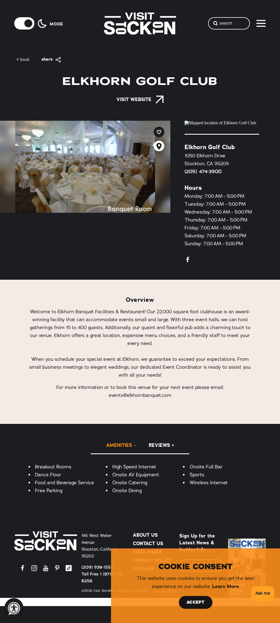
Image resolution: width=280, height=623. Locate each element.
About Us (145, 535)
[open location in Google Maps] (222, 123)
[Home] (45, 541)
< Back (23, 60)
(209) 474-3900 (203, 172)
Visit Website (133, 99)
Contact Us (148, 543)
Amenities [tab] (119, 445)
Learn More (225, 586)
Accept (195, 602)
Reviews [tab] (159, 445)
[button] (262, 593)
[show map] (159, 146)
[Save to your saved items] (159, 132)
